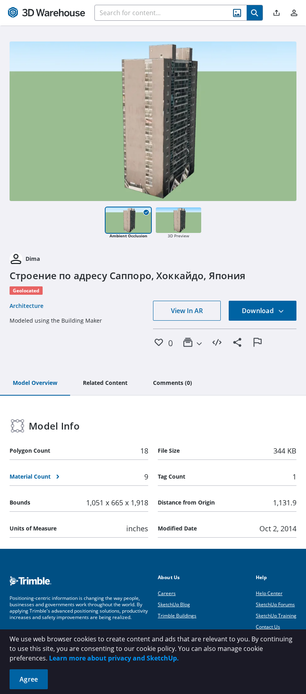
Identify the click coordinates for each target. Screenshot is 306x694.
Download (258, 310)
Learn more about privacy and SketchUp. (114, 658)
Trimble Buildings (177, 615)
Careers (167, 593)
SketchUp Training (276, 615)
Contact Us (268, 626)
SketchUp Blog (174, 604)
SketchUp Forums (275, 604)
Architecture (26, 306)
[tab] (35, 383)
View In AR (187, 310)
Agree (29, 679)
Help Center (269, 593)
